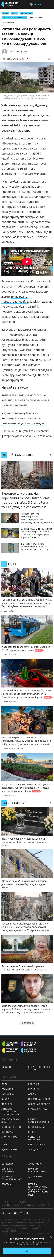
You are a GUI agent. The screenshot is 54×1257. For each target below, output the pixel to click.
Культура (33, 1089)
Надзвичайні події (39, 1099)
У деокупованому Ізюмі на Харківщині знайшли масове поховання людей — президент (23, 418)
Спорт (5, 1144)
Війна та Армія (36, 18)
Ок (27, 1251)
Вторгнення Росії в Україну (14, 18)
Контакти (7, 1163)
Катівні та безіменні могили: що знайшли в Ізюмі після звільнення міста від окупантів (25, 400)
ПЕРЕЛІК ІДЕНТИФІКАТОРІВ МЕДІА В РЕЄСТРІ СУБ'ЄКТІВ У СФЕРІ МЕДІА (38, 1189)
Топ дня (33, 1149)
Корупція (33, 1084)
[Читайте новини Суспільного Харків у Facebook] (3, 1213)
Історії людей (36, 1127)
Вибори (6, 1099)
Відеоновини (8, 22)
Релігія (32, 1131)
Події (4, 1084)
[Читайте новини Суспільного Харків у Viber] (21, 1213)
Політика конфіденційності (12, 1178)
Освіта (32, 1094)
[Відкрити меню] (51, 4)
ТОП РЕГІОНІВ (26, 13)
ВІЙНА (5, 13)
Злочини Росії (10, 1136)
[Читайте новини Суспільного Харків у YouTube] (15, 1213)
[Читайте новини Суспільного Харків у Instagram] (9, 1213)
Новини (6, 1067)
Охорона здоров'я (39, 1104)
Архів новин (35, 1163)
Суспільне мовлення (7, 1170)
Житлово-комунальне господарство (10, 1112)
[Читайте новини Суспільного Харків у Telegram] (26, 1213)
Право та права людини (10, 1120)
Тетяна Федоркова (18, 51)
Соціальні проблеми (34, 1138)
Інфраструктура (37, 1109)
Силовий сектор (11, 1127)
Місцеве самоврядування (38, 1120)
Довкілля (7, 1104)
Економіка (7, 1094)
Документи (35, 1176)
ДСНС (14, 13)
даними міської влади (33, 370)
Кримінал (7, 1089)
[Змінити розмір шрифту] (49, 58)
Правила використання (37, 1170)
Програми (7, 1184)
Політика (7, 1131)
